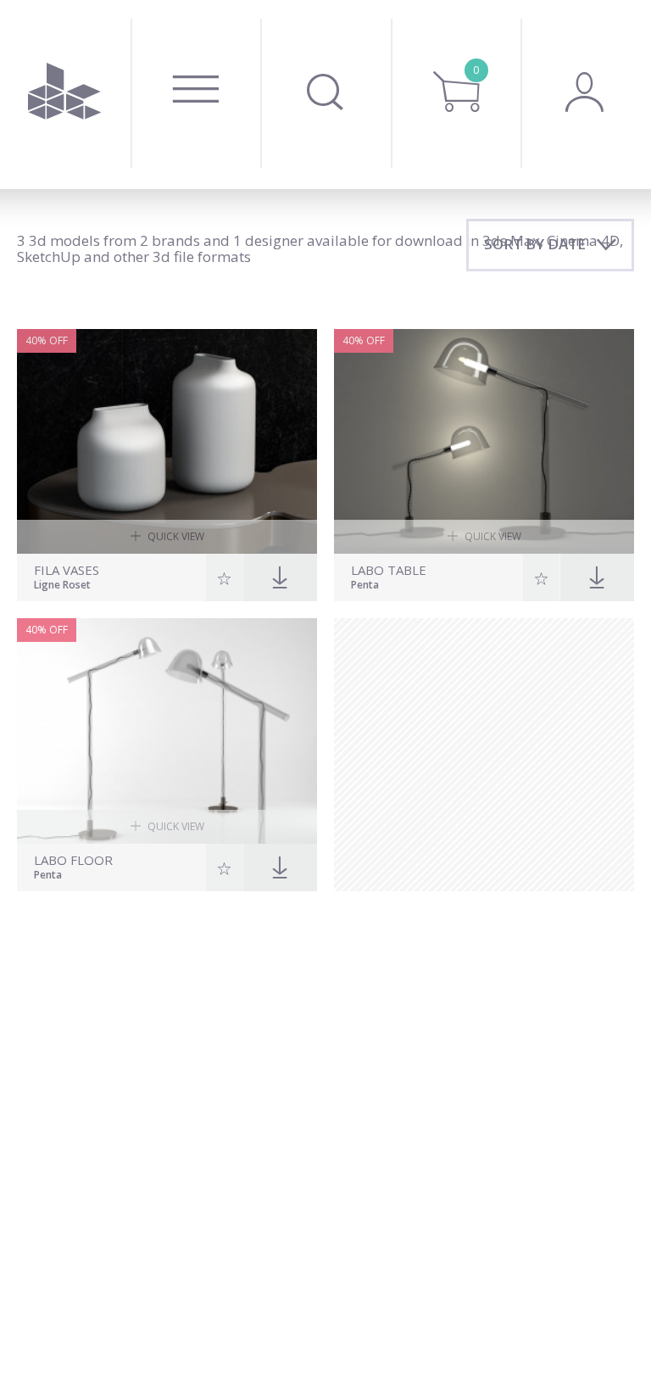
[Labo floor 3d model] (167, 731)
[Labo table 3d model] (484, 442)
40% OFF (46, 340)
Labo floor (73, 860)
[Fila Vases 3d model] (167, 442)
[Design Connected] (65, 94)
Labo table (388, 570)
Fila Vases (66, 570)
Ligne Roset (62, 586)
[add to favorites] (224, 577)
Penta (365, 586)
